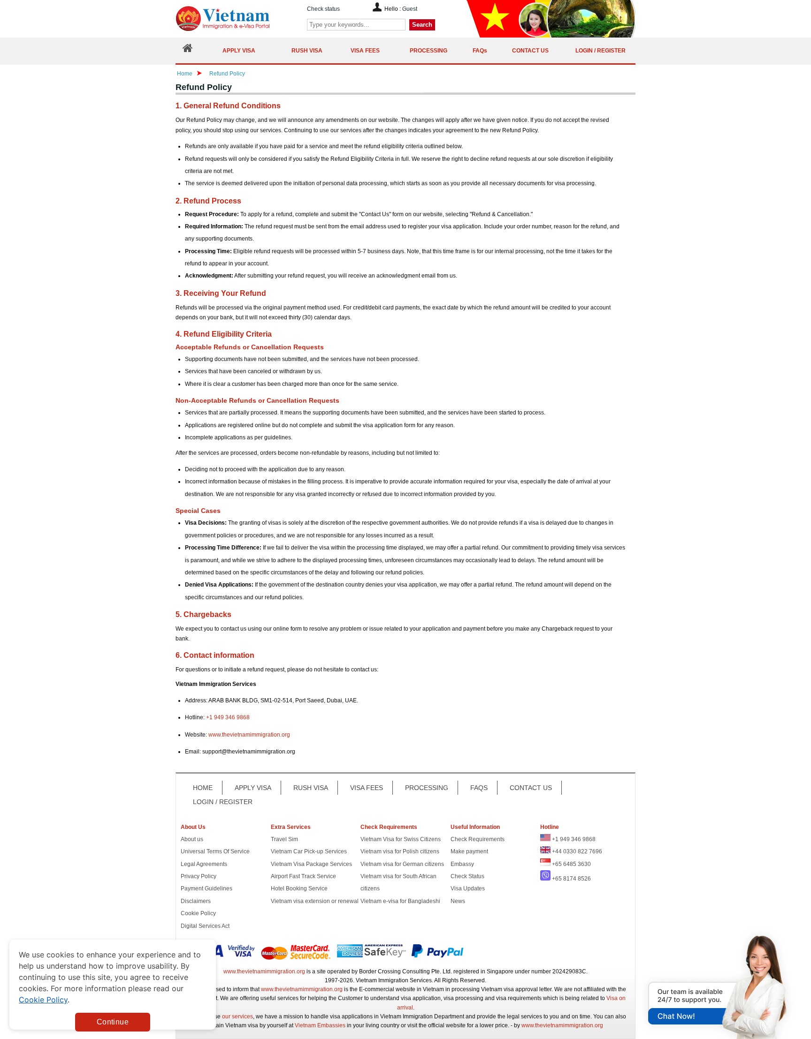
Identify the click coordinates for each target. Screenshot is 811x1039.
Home (184, 73)
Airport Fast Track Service (303, 876)
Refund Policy (227, 73)
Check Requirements (478, 839)
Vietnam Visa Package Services (311, 864)
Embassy (462, 864)
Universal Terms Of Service (215, 851)
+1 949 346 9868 (228, 717)
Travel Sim (284, 839)
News (458, 901)
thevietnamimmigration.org (256, 734)
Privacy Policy (198, 876)
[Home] (188, 50)
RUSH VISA (310, 787)
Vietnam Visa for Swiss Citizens (400, 839)
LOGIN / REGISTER (222, 802)
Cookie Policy (198, 913)
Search (422, 24)
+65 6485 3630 (571, 864)
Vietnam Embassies (320, 1025)
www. (215, 734)
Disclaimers (196, 901)
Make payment (469, 851)
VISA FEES (366, 787)
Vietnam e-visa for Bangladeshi (400, 901)
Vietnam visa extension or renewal (315, 901)
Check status (323, 9)
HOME (203, 787)
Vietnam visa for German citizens (402, 864)
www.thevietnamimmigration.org (264, 971)
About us (192, 839)
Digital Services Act (205, 926)
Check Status (467, 876)
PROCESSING (426, 787)
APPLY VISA (253, 787)
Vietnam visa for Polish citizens (399, 851)
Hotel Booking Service (299, 888)
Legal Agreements (204, 864)
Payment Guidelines (206, 888)
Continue (113, 1022)
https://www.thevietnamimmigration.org (238, 18)
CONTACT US (531, 787)
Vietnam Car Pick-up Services (309, 851)
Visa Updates (468, 888)
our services (237, 1016)
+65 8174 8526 (571, 878)
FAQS (479, 787)
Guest (409, 9)
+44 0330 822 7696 (577, 851)
